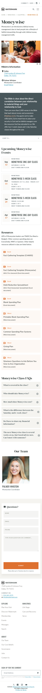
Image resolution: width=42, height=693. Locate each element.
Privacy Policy (28, 676)
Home (3, 15)
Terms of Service (36, 676)
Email (7, 521)
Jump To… (6, 138)
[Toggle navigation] (38, 9)
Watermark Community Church (23, 687)
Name (7, 513)
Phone (7, 530)
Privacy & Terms (21, 690)
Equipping (21, 15)
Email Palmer (8, 85)
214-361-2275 (8, 595)
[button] (37, 65)
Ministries (11, 15)
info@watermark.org (10, 597)
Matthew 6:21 (10, 116)
